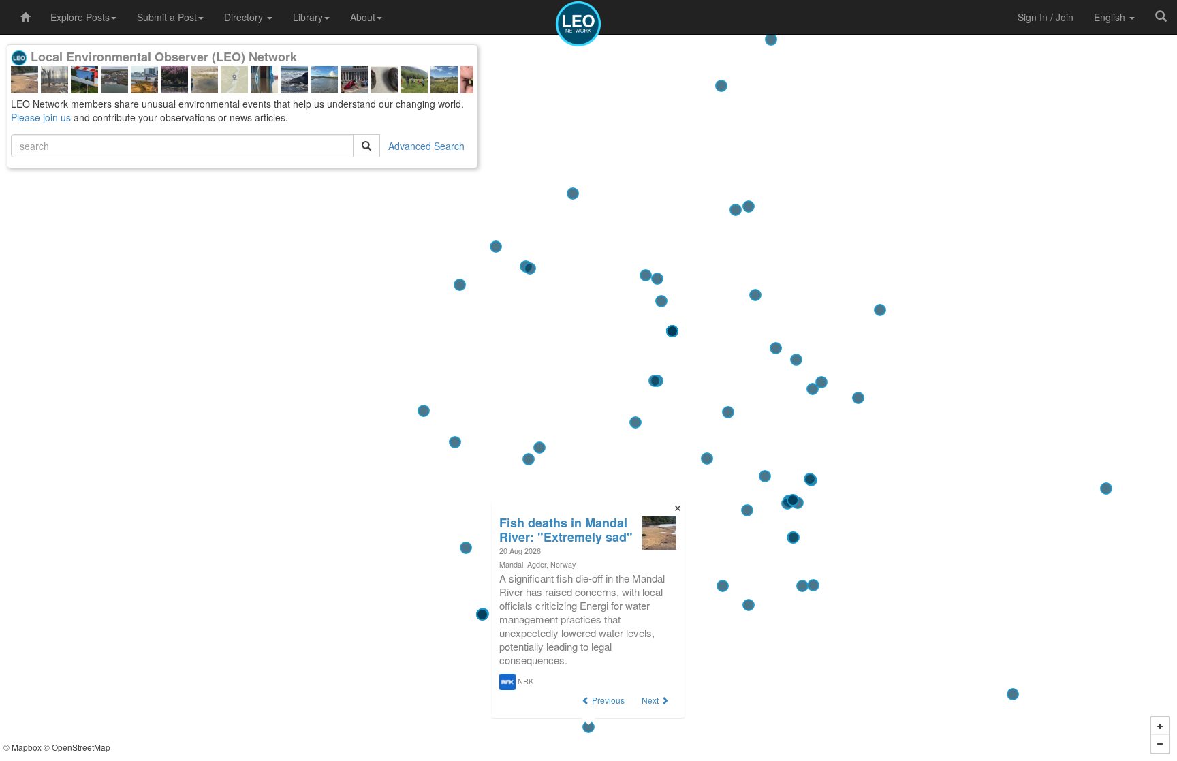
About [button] (362, 17)
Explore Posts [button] (80, 17)
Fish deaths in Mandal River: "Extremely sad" (566, 530)
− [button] (1160, 744)
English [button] (1111, 17)
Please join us (41, 117)
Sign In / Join (1045, 17)
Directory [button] (245, 17)
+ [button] (1160, 726)
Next (651, 700)
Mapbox (27, 747)
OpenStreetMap (81, 747)
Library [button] (308, 17)
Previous (607, 700)
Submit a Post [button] (167, 17)
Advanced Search (426, 146)
